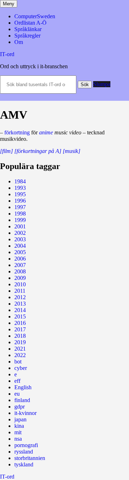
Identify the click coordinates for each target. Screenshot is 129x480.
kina (19, 426)
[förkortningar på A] (37, 151)
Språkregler (27, 36)
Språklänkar (28, 29)
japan (20, 419)
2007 (20, 265)
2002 (20, 233)
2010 (20, 284)
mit (18, 432)
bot (18, 361)
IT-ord (7, 54)
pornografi (26, 445)
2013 (20, 304)
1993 (20, 188)
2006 (20, 259)
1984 (20, 181)
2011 (19, 291)
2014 (20, 310)
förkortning (17, 132)
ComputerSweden (34, 16)
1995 (20, 194)
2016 (20, 323)
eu (17, 394)
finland (22, 400)
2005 (20, 252)
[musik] (71, 151)
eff (17, 381)
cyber (20, 368)
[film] (6, 151)
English (23, 387)
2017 (20, 329)
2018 (20, 336)
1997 (20, 207)
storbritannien (29, 458)
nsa (18, 439)
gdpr (19, 407)
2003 (20, 239)
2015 (20, 316)
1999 (20, 220)
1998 (20, 214)
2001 (20, 226)
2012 (20, 297)
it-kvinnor (25, 413)
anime (46, 132)
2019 (20, 342)
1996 (20, 201)
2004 (20, 246)
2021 (20, 349)
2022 (20, 355)
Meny (8, 3)
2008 (20, 271)
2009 (20, 278)
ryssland (23, 452)
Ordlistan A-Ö (30, 23)
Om (18, 42)
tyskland (23, 464)
